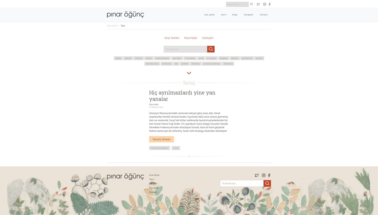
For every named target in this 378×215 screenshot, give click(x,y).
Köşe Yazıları (172, 37)
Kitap (234, 14)
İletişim (264, 14)
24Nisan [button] (138, 58)
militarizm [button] (166, 63)
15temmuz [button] (228, 63)
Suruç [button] (176, 148)
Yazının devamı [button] (161, 139)
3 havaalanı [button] (190, 58)
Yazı (223, 14)
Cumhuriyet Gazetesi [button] (159, 148)
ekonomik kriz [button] (152, 63)
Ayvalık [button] (259, 58)
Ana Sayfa (210, 14)
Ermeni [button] (149, 58)
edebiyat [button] (234, 58)
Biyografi (248, 14)
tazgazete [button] (224, 58)
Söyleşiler (207, 37)
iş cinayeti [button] (211, 58)
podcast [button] (128, 58)
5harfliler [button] (196, 63)
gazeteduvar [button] (247, 58)
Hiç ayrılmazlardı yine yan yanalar (182, 95)
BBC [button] (176, 63)
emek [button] (201, 58)
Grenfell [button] (184, 63)
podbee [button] (118, 58)
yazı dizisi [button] (177, 58)
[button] (189, 73)
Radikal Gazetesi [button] (162, 58)
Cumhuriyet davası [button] (211, 63)
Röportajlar (190, 37)
